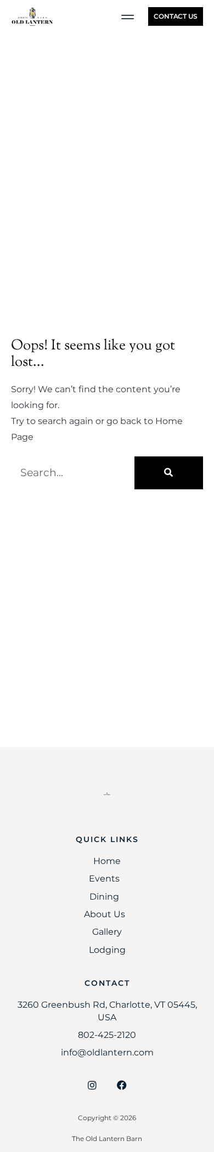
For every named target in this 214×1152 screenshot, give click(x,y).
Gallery (107, 932)
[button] (127, 16)
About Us (104, 914)
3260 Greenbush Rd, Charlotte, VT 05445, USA (107, 1010)
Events (104, 878)
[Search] (168, 472)
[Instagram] (92, 1085)
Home (107, 861)
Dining (104, 896)
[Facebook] (122, 1085)
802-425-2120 (107, 1035)
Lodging (107, 950)
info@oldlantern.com (107, 1052)
